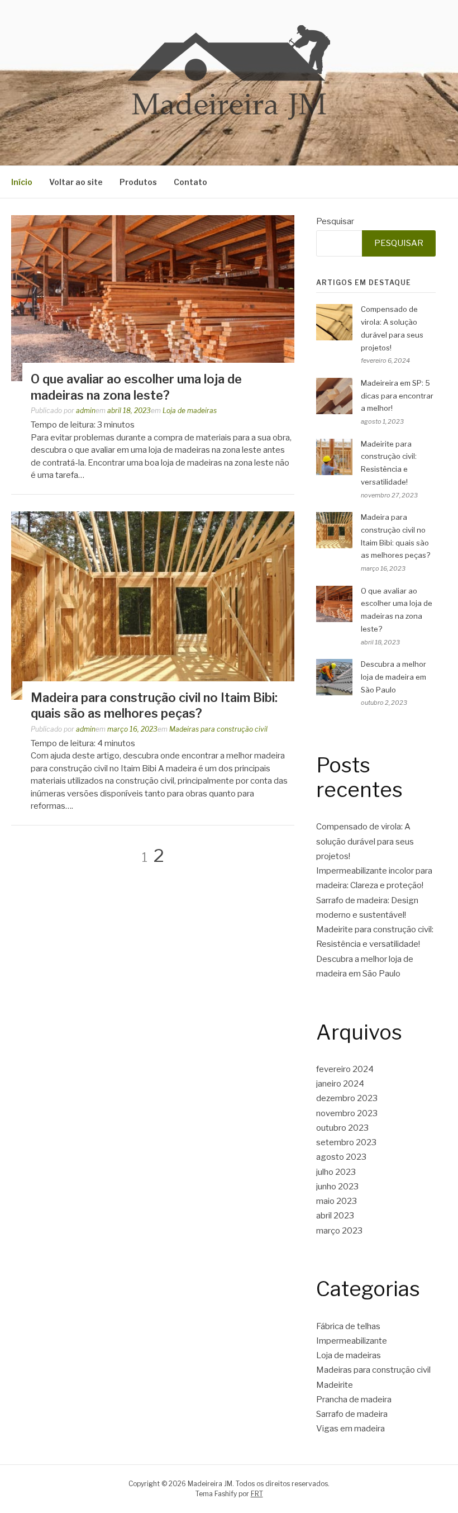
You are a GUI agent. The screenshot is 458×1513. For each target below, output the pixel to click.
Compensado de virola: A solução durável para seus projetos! (365, 841)
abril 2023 (335, 1216)
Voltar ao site (76, 182)
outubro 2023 (342, 1128)
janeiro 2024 (340, 1084)
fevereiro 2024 (345, 1069)
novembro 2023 (347, 1113)
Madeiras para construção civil (218, 729)
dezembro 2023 (347, 1098)
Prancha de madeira (354, 1400)
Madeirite (334, 1385)
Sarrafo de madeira (352, 1414)
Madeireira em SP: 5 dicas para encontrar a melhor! (397, 395)
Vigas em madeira (350, 1429)
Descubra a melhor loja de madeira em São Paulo (393, 677)
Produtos (138, 182)
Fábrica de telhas (348, 1326)
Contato (190, 182)
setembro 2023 (346, 1142)
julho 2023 (336, 1172)
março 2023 (339, 1231)
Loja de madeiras (190, 410)
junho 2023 (337, 1187)
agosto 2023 (341, 1157)
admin (86, 410)
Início (21, 182)
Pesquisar (335, 221)
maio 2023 (336, 1201)
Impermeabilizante (351, 1341)
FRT (257, 1494)
